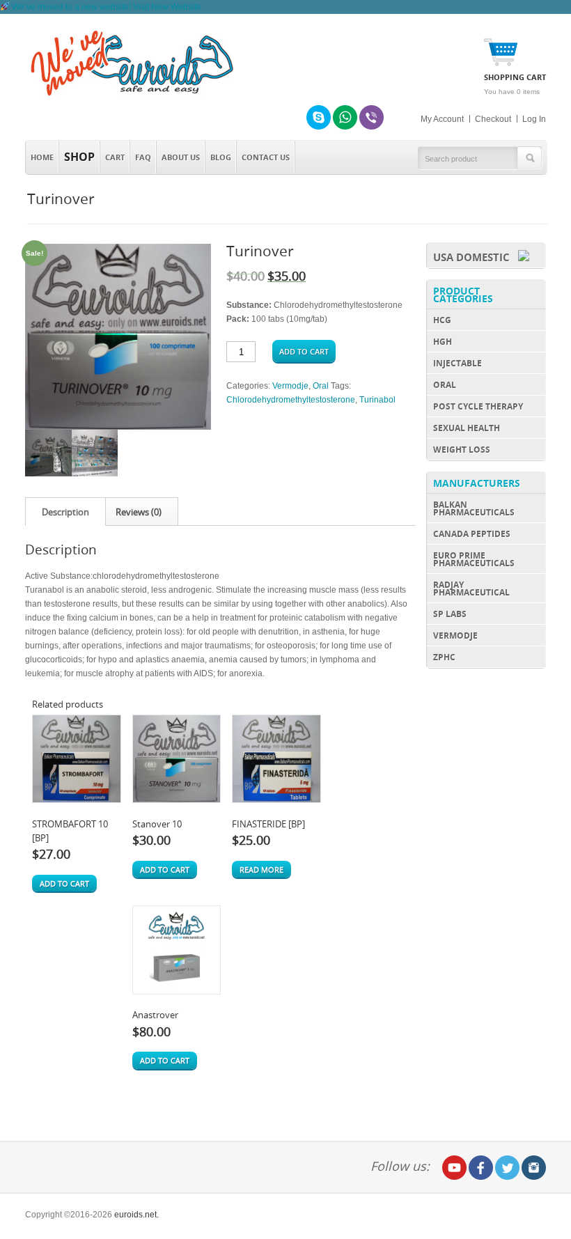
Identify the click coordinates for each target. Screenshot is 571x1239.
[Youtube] (454, 1167)
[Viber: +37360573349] (371, 117)
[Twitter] (507, 1167)
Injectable (457, 363)
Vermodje (290, 386)
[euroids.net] (129, 96)
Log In (534, 119)
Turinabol (377, 400)
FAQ (143, 157)
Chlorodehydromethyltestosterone (290, 400)
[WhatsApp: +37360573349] (345, 117)
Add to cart (304, 351)
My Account (442, 119)
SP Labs (450, 614)
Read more (261, 869)
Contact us (266, 157)
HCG (442, 320)
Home (42, 157)
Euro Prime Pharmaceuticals (474, 559)
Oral (321, 386)
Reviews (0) (139, 512)
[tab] (65, 512)
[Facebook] (481, 1167)
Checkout (493, 119)
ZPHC (444, 657)
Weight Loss (461, 449)
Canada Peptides (471, 534)
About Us (181, 157)
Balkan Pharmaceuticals (474, 508)
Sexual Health (466, 428)
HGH (442, 342)
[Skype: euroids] (318, 117)
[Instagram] (534, 1167)
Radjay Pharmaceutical (471, 588)
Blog (220, 157)
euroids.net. (136, 1214)
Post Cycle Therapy (478, 406)
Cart (115, 157)
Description (65, 512)
